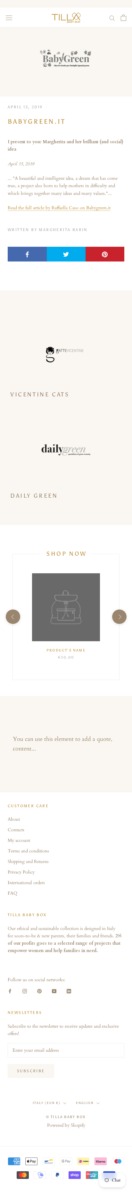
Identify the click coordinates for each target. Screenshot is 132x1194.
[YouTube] (54, 990)
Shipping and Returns (28, 861)
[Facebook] (10, 990)
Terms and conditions (28, 851)
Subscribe (31, 1071)
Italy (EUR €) (47, 1103)
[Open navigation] (9, 17)
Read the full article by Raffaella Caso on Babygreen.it (59, 208)
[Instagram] (24, 990)
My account (19, 840)
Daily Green (34, 495)
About (14, 819)
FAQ (12, 893)
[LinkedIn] (69, 990)
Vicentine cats (39, 394)
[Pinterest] (39, 990)
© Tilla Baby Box (66, 1117)
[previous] (12, 616)
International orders (26, 883)
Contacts (16, 830)
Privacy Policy (21, 872)
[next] (119, 616)
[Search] (112, 18)
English (85, 1103)
